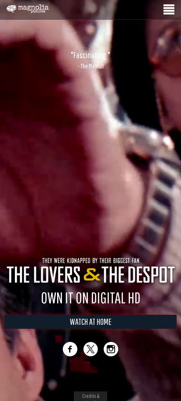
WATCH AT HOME (91, 322)
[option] (90, 60)
